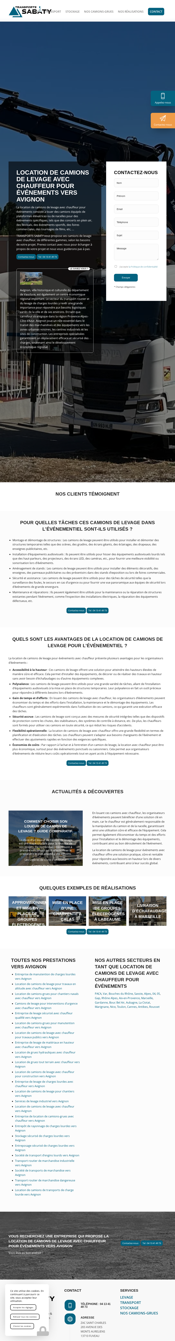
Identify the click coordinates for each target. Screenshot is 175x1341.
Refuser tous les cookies (25, 1316)
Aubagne (131, 1002)
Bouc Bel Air (117, 1002)
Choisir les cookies (22, 1326)
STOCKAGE (129, 1307)
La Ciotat (144, 1002)
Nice (113, 1007)
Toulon (121, 1007)
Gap (97, 998)
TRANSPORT (130, 1302)
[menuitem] (35, 11)
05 (158, 994)
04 (154, 994)
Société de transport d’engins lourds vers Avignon (47, 1155)
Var (105, 994)
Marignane (102, 1007)
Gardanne (101, 1002)
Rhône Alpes (110, 998)
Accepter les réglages (23, 1307)
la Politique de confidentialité (143, 266)
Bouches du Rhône (121, 994)
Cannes (132, 1007)
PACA (98, 994)
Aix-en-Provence (129, 998)
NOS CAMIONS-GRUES (139, 1313)
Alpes (147, 994)
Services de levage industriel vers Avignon (42, 1101)
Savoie (138, 994)
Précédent (16, 838)
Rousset (154, 1007)
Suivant (75, 838)
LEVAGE (126, 1297)
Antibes (143, 1007)
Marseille (147, 998)
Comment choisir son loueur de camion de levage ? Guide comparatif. (45, 826)
